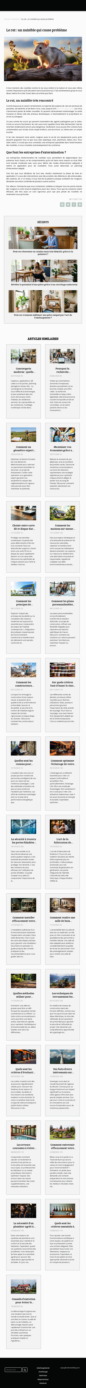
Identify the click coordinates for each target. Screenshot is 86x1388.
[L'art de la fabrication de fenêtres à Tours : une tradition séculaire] (62, 826)
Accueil (7, 19)
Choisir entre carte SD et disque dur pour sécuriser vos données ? (23, 530)
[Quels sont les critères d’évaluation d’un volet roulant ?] (23, 1056)
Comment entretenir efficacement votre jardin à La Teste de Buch (62, 1149)
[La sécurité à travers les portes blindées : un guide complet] (23, 826)
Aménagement (43, 1368)
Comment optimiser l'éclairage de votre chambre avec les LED (62, 765)
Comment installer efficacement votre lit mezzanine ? (23, 921)
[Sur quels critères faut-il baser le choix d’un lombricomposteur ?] (62, 669)
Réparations (43, 1379)
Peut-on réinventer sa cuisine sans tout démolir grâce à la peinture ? (43, 252)
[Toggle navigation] (6, 5)
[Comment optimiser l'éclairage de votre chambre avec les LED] (62, 748)
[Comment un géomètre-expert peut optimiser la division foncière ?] (23, 434)
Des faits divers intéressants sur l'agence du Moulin (62, 1072)
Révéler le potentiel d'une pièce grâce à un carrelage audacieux (44, 284)
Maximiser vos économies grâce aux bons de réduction (62, 450)
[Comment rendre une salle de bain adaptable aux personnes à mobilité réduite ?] (62, 905)
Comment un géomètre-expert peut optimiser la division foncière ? (23, 452)
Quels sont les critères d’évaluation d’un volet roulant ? (23, 1072)
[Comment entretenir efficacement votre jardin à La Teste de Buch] (62, 1132)
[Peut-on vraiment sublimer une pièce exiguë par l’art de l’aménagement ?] (43, 301)
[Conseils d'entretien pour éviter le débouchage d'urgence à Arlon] (23, 1286)
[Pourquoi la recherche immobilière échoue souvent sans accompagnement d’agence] (62, 356)
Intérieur (43, 1375)
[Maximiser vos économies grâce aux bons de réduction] (62, 434)
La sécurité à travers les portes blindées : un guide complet (23, 842)
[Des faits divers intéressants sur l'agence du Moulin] (62, 1056)
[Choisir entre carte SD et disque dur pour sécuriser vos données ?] (23, 513)
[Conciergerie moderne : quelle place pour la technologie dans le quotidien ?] (23, 356)
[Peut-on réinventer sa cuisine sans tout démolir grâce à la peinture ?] (43, 238)
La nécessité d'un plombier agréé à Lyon (23, 1226)
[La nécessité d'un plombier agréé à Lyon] (23, 1210)
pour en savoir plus (65, 108)
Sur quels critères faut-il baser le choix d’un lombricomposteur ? (62, 687)
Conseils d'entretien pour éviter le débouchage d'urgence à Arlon (23, 1304)
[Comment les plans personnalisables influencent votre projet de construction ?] (62, 588)
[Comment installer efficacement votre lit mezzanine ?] (23, 905)
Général (15, 19)
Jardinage (43, 1371)
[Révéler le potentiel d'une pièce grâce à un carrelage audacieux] (44, 271)
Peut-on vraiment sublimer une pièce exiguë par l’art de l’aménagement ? (43, 316)
